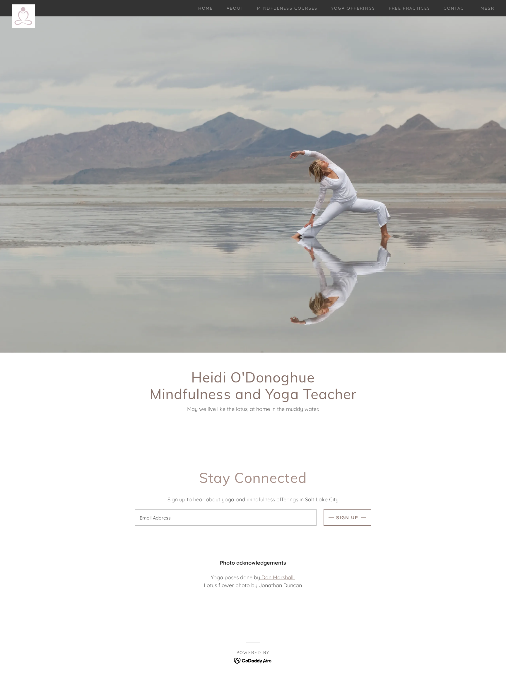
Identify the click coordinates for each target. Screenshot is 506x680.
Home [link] (205, 8)
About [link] (235, 8)
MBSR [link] (487, 8)
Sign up (347, 517)
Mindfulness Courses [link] (287, 8)
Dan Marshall (277, 577)
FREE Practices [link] (409, 8)
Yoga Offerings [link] (353, 8)
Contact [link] (455, 8)
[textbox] (225, 517)
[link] (23, 7)
